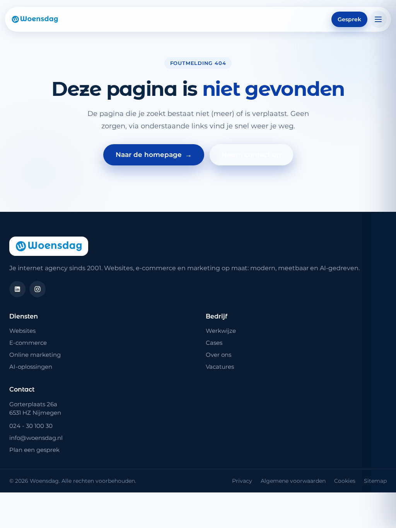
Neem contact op (251, 154)
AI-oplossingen (30, 366)
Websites (22, 330)
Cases (214, 342)
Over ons (218, 354)
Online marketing (35, 354)
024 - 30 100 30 (31, 425)
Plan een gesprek (34, 449)
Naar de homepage (154, 155)
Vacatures (220, 366)
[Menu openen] (378, 19)
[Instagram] (37, 289)
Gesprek (349, 19)
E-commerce (28, 342)
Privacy (242, 481)
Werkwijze (221, 330)
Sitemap (375, 481)
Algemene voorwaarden (293, 481)
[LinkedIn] (17, 289)
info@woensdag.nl (36, 437)
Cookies (344, 481)
